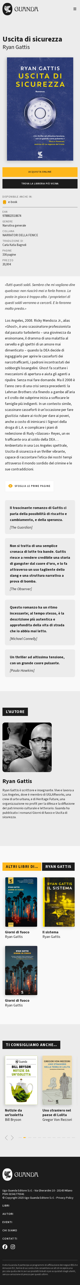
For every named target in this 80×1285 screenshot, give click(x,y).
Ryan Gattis (16, 47)
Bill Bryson (13, 1119)
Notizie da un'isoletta (14, 1113)
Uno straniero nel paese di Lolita (56, 1113)
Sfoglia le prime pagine (32, 486)
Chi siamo (9, 1230)
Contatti (9, 1239)
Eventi (7, 1222)
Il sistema (50, 932)
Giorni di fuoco (17, 932)
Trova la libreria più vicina (40, 183)
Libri (5, 1206)
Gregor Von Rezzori (57, 1119)
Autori (8, 1214)
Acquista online (40, 172)
